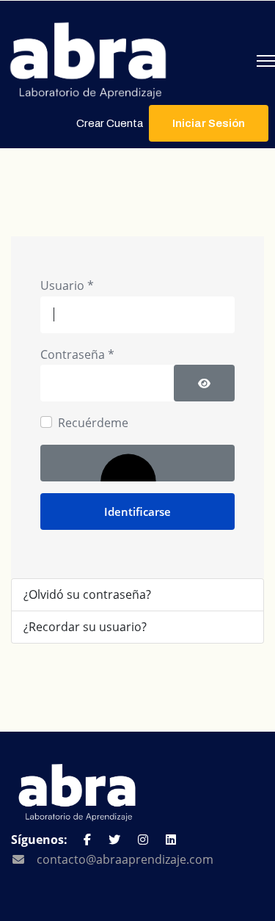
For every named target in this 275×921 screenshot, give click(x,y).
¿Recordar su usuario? (85, 627)
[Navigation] (266, 60)
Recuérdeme (93, 423)
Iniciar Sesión (208, 123)
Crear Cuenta (109, 123)
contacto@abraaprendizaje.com (125, 859)
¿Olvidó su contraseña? (87, 594)
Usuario (67, 285)
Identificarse (137, 511)
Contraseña (77, 354)
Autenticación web (137, 463)
